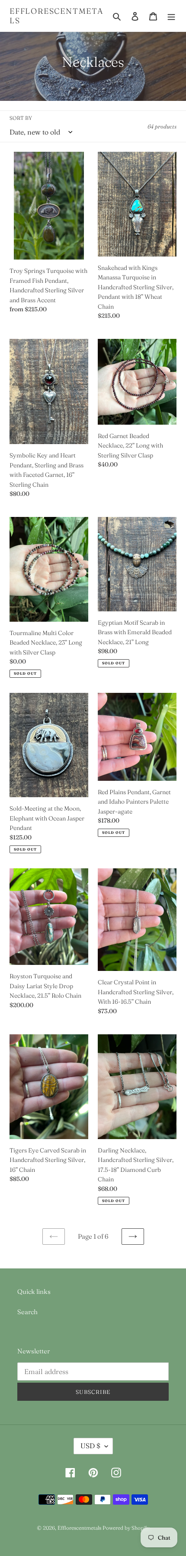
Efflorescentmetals (56, 15)
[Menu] (171, 15)
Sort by (21, 118)
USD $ (90, 1445)
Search (27, 1312)
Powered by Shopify (126, 1528)
